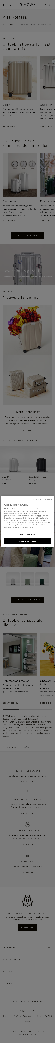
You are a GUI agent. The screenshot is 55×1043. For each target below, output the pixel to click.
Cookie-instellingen (27, 534)
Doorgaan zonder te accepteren (42, 499)
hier (39, 516)
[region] (27, 521)
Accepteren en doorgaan (27, 541)
